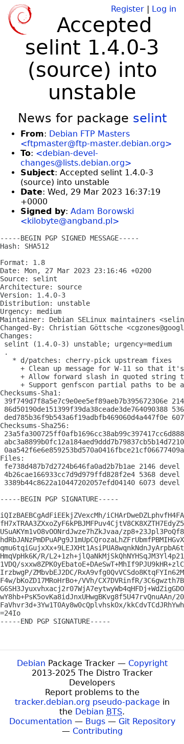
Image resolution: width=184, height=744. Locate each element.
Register (127, 9)
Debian (31, 663)
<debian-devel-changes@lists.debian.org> (75, 158)
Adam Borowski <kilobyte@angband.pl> (77, 216)
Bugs (95, 721)
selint (150, 118)
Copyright (148, 663)
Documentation (40, 721)
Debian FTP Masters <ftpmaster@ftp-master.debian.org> (96, 138)
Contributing (98, 731)
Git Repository (147, 721)
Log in (164, 9)
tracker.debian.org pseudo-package (87, 702)
